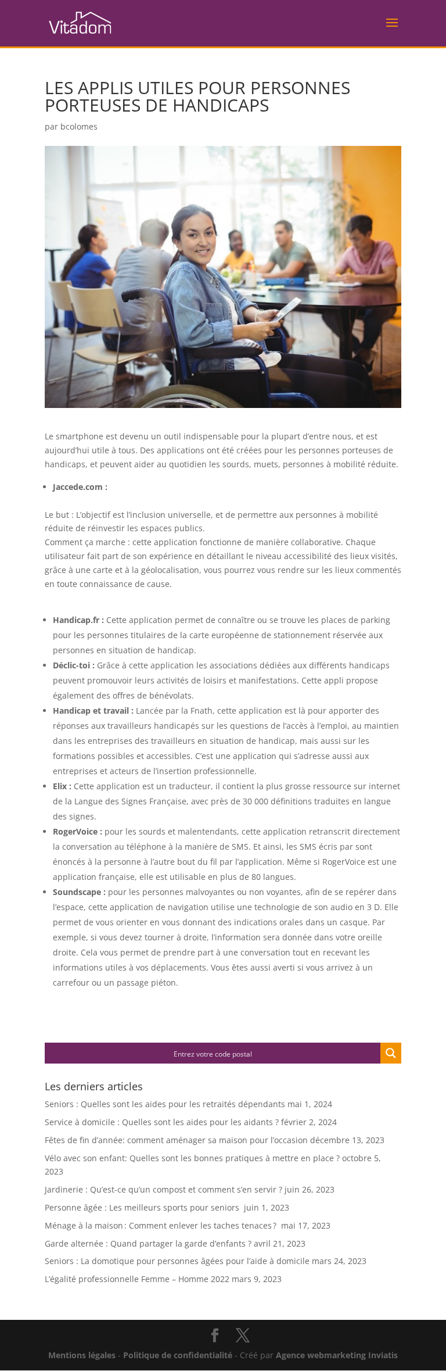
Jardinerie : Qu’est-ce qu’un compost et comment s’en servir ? (163, 1189)
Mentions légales (82, 1355)
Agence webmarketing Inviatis (337, 1355)
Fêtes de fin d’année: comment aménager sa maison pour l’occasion (176, 1140)
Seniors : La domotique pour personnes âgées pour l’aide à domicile (177, 1260)
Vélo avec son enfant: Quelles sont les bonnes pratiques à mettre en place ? (192, 1158)
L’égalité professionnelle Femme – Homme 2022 (137, 1278)
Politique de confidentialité (177, 1355)
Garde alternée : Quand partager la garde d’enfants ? (148, 1243)
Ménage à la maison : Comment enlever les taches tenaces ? (162, 1225)
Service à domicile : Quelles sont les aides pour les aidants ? (162, 1121)
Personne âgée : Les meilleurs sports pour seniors (143, 1207)
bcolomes (79, 126)
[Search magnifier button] (390, 1053)
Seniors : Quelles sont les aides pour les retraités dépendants (165, 1103)
